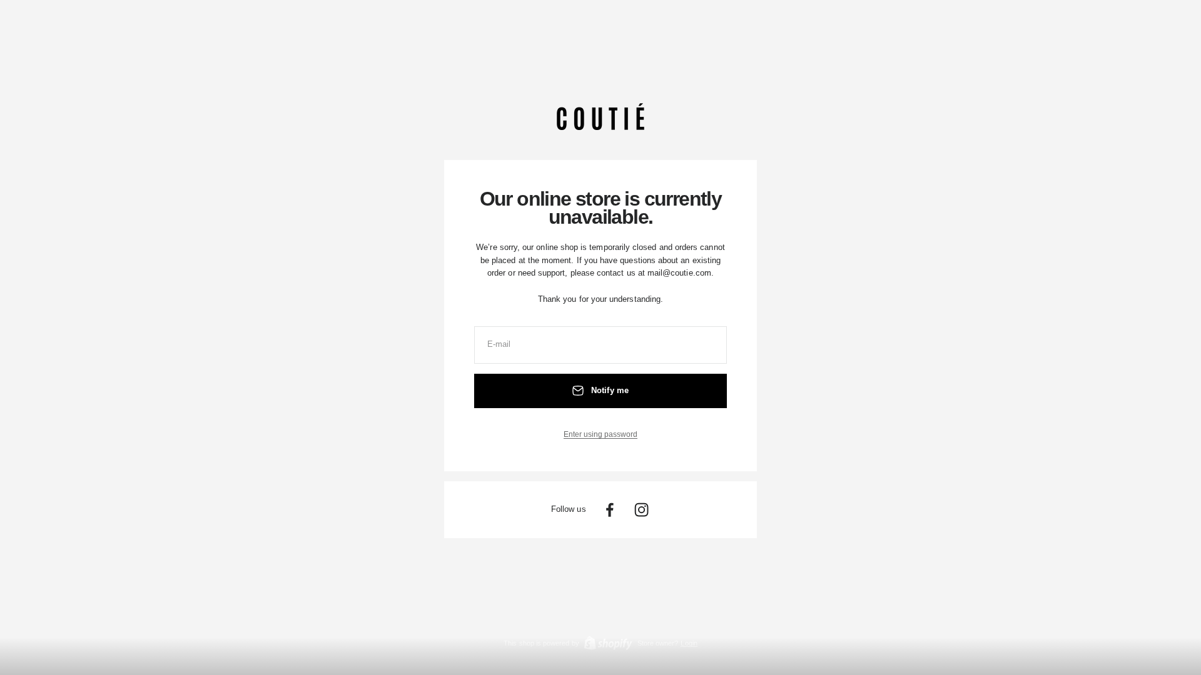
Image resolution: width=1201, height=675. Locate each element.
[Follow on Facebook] (609, 509)
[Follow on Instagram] (641, 509)
